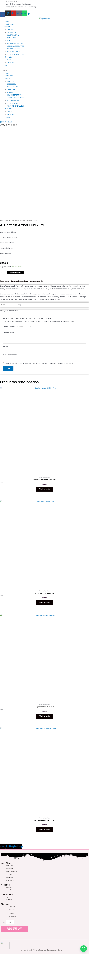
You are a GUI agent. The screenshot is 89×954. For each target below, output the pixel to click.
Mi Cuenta (8, 57)
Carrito (9, 60)
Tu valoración (9, 332)
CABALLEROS (11, 38)
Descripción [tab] (4, 281)
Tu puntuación (9, 326)
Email (3, 922)
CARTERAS (11, 29)
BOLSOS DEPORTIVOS (15, 43)
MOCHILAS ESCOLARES (15, 46)
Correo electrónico (10, 355)
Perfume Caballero (11, 220)
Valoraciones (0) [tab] (36, 281)
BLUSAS (10, 40)
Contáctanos (8, 24)
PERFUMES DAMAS (13, 51)
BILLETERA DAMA (13, 35)
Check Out (10, 62)
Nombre (6, 346)
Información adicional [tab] (19, 281)
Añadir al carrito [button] (44, 489)
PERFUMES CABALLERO (15, 54)
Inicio (1, 220)
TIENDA (7, 27)
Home (6, 21)
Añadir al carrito (15, 272)
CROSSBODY (11, 32)
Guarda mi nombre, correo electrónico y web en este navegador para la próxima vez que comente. (39, 363)
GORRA (7, 65)
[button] (44, 70)
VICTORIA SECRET (13, 49)
